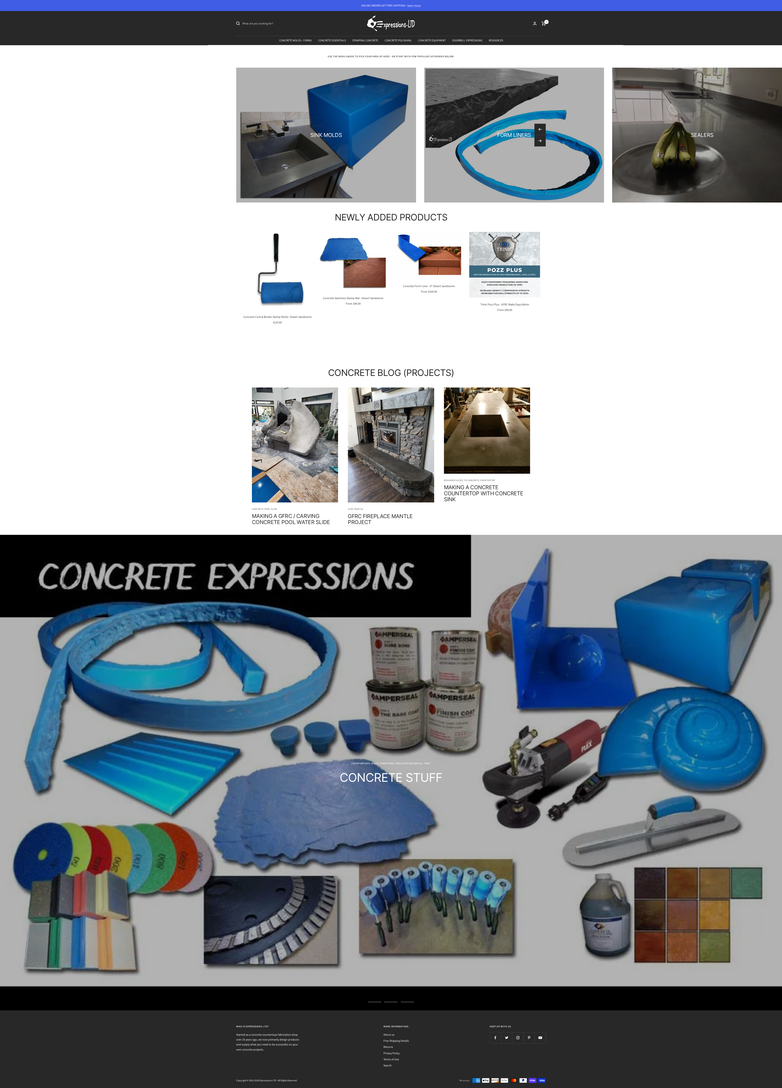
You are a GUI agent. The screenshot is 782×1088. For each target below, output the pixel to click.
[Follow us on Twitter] (506, 927)
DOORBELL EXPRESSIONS (467, 40)
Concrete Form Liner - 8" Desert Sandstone (429, 286)
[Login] (535, 23)
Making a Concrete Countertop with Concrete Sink (483, 493)
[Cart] (543, 23)
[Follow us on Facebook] (495, 927)
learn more (414, 5)
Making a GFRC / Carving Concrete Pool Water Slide (291, 519)
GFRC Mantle (355, 509)
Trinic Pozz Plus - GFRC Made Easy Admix (505, 304)
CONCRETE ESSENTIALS (332, 40)
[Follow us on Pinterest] (529, 927)
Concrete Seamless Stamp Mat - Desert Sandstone (353, 298)
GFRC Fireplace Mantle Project (380, 519)
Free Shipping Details (396, 930)
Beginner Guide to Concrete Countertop (469, 480)
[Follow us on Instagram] (517, 927)
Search (387, 955)
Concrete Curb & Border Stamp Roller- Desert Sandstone (277, 317)
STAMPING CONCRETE (365, 40)
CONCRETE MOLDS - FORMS (295, 40)
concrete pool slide (264, 509)
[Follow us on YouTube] (540, 927)
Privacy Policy (391, 943)
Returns (388, 936)
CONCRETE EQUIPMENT (432, 40)
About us (388, 924)
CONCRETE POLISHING (398, 40)
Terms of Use (391, 949)
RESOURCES (496, 40)
